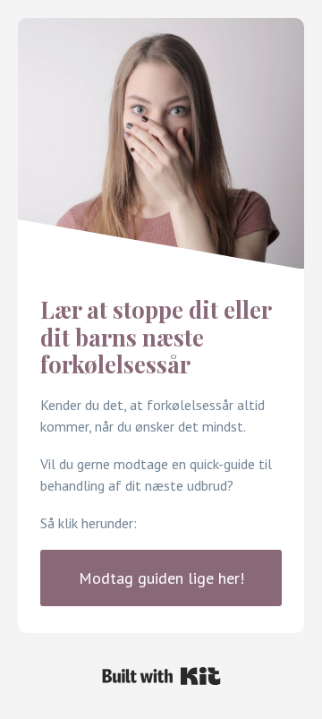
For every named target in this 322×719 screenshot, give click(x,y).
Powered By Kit (161, 676)
